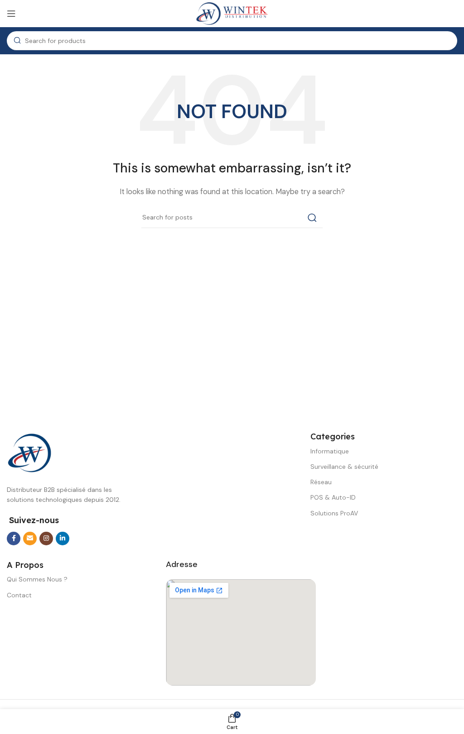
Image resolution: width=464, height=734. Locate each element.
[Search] (312, 217)
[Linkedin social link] (62, 538)
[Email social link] (30, 538)
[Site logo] (232, 13)
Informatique (329, 451)
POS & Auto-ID (333, 497)
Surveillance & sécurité (344, 466)
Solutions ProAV (334, 513)
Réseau (321, 482)
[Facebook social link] (13, 538)
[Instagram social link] (46, 538)
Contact (19, 595)
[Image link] (29, 452)
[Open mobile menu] (11, 14)
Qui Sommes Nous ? (37, 579)
